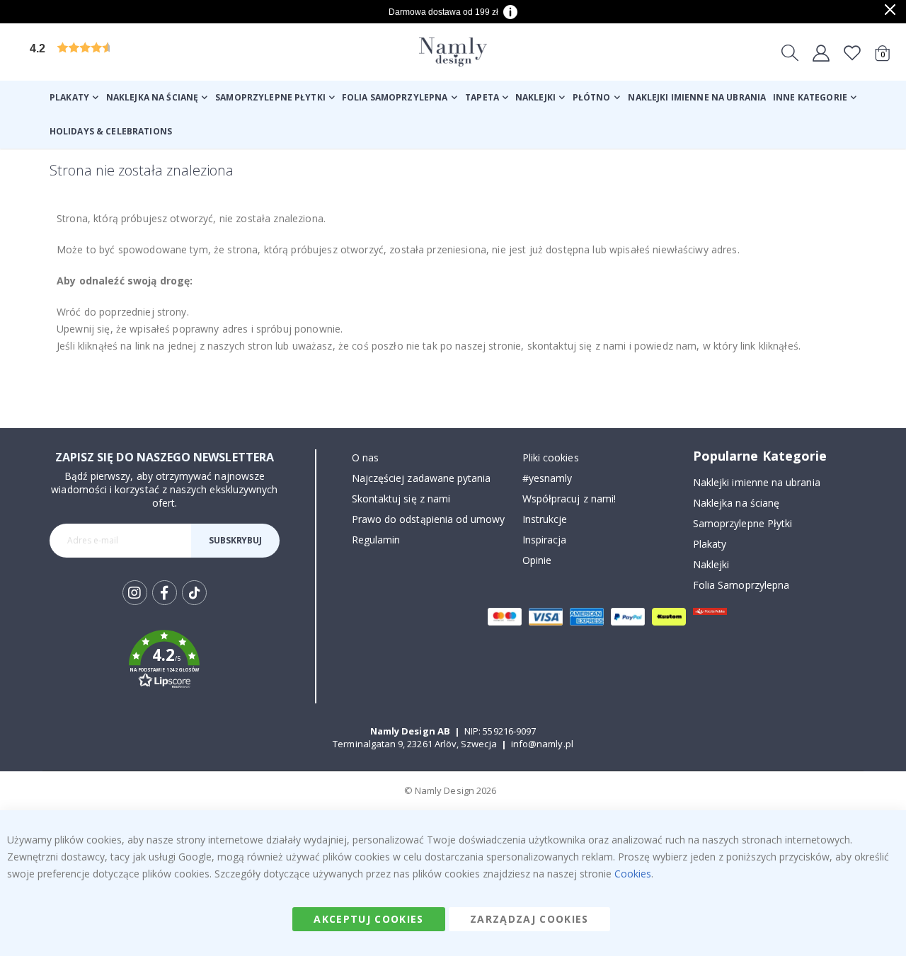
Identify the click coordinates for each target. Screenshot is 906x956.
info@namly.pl (542, 743)
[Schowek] (852, 52)
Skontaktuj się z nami (401, 498)
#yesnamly (547, 478)
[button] (138, 52)
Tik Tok (194, 604)
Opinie (536, 560)
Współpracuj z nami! (569, 498)
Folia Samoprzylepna (741, 585)
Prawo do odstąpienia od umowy (428, 519)
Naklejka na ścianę (736, 502)
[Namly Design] (453, 52)
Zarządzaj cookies (529, 919)
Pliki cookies (550, 457)
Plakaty (709, 544)
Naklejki (711, 564)
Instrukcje (545, 519)
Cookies (632, 873)
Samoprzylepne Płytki (742, 523)
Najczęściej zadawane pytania (421, 478)
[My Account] (821, 52)
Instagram (134, 592)
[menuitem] (74, 98)
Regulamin (376, 539)
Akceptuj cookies (369, 919)
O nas (365, 457)
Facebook (164, 592)
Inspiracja (544, 539)
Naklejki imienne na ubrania (756, 482)
